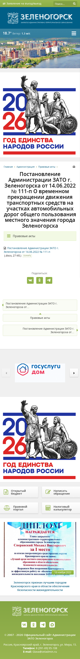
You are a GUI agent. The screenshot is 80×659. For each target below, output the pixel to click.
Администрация (26, 166)
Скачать (27, 255)
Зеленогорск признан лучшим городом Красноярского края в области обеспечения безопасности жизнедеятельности (40, 586)
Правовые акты (46, 166)
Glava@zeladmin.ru (45, 651)
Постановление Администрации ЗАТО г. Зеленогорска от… (31, 305)
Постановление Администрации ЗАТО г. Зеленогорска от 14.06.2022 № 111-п (31, 250)
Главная (8, 166)
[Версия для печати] (74, 166)
